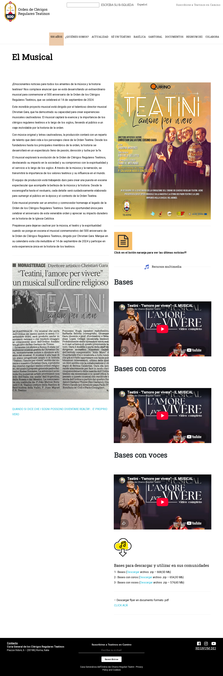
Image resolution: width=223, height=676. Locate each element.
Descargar (133, 572)
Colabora (212, 36)
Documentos (174, 36)
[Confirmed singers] (123, 241)
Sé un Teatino (121, 36)
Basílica (140, 36)
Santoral (155, 36)
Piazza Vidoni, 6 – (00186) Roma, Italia (28, 650)
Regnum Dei (194, 36)
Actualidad (100, 36)
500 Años (56, 36)
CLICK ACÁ (121, 605)
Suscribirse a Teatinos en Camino (198, 4)
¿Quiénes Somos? (77, 36)
